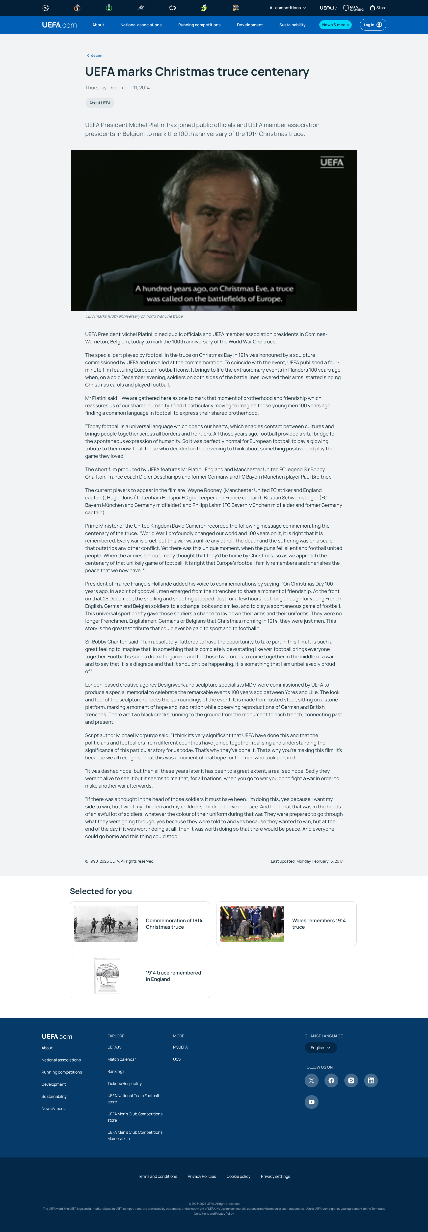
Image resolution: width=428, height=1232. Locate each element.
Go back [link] (96, 55)
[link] (98, 24)
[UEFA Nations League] (236, 7)
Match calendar (121, 1059)
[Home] (57, 1036)
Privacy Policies (202, 1176)
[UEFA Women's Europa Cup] (204, 7)
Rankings (115, 1071)
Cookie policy (238, 1176)
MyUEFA (180, 1047)
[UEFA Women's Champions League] (172, 7)
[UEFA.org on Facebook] (331, 1086)
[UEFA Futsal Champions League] (141, 7)
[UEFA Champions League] (46, 7)
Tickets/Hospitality (124, 1083)
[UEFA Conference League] (109, 7)
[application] (214, 230)
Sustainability (54, 1096)
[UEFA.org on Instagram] (351, 1086)
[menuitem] (100, 24)
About (47, 1048)
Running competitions (62, 1072)
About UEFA (99, 102)
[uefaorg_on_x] (312, 1086)
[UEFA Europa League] (77, 7)
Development (54, 1084)
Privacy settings (275, 1176)
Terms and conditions (157, 1176)
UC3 (177, 1059)
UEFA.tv (114, 1047)
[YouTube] (312, 1107)
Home (59, 25)
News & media (54, 1108)
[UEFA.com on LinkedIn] (371, 1086)
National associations (61, 1060)
